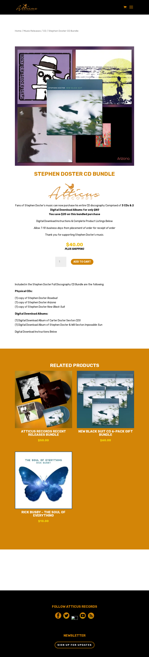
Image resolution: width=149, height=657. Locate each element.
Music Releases (32, 30)
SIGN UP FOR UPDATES (74, 645)
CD (44, 30)
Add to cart (82, 261)
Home (18, 30)
